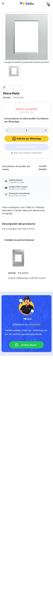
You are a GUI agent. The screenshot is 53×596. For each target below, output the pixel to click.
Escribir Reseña (43, 168)
